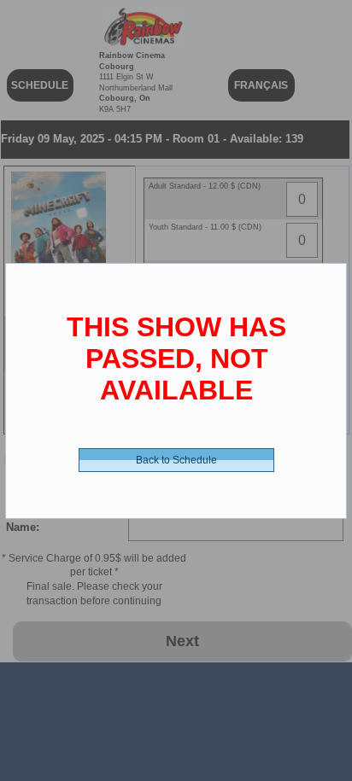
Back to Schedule (176, 460)
